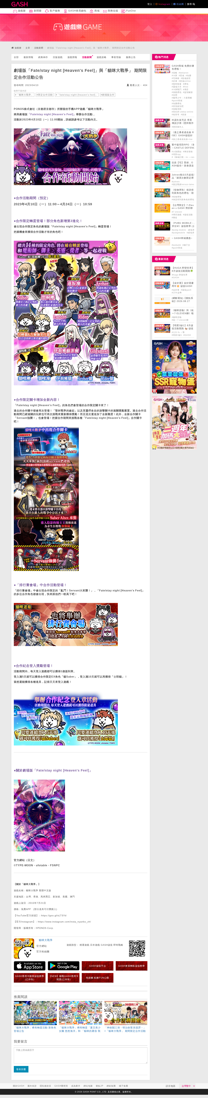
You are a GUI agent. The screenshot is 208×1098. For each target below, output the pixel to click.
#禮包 (185, 84)
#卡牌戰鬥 (177, 89)
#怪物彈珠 (177, 197)
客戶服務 (54, 10)
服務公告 (131, 57)
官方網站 (41, 946)
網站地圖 (88, 1086)
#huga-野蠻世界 (180, 275)
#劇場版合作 (107, 94)
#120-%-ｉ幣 (178, 332)
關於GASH (18, 1086)
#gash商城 (177, 100)
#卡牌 (175, 75)
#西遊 (183, 114)
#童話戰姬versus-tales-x (184, 184)
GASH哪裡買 (61, 1086)
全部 (16, 57)
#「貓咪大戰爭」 (24, 94)
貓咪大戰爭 (46, 940)
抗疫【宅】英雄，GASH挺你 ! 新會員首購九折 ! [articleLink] (183, 165)
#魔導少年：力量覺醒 (182, 98)
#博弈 (185, 89)
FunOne (130, 10)
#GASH (175, 277)
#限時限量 (177, 84)
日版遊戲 (58, 57)
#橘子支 (186, 245)
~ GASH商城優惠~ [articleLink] (182, 238)
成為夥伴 (75, 1086)
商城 (97, 10)
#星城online (185, 81)
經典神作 (43, 57)
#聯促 (174, 217)
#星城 (182, 75)
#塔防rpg (176, 154)
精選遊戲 (84, 945)
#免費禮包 (177, 103)
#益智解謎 (188, 92)
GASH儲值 (107, 945)
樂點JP (99, 1086)
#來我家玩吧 (178, 106)
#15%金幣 (177, 293)
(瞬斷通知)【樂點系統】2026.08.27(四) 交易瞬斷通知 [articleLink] (182, 301)
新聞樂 (37, 10)
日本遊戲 (95, 945)
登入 (149, 4)
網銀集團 (111, 1086)
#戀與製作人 (178, 127)
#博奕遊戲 (177, 215)
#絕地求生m (192, 233)
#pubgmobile (179, 233)
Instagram (164, 4)
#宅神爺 (176, 78)
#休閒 (174, 95)
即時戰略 (118, 945)
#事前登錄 (188, 151)
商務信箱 (112, 10)
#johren (176, 182)
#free (185, 87)
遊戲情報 (72, 57)
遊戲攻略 (101, 57)
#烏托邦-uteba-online (182, 112)
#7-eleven (177, 212)
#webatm (177, 245)
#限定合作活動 (45, 94)
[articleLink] (35, 1017)
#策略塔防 (177, 109)
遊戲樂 (21, 10)
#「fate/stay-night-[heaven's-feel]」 (77, 94)
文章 (28, 48)
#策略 (175, 73)
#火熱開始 (177, 151)
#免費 (188, 75)
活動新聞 (38, 48)
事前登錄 (116, 57)
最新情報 (28, 57)
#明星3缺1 (177, 335)
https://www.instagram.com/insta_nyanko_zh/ (64, 921)
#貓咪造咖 (177, 317)
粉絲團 (180, 4)
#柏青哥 (176, 114)
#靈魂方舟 (177, 87)
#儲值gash (186, 290)
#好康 (175, 81)
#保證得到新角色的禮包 (183, 199)
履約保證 (32, 1086)
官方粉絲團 (42, 951)
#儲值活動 (188, 215)
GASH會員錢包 (76, 10)
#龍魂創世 (186, 78)
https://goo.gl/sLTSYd (53, 915)
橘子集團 (123, 1086)
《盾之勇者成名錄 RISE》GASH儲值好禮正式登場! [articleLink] (183, 135)
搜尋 (190, 4)
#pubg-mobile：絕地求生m (185, 230)
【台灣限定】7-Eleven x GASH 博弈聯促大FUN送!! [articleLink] (183, 208)
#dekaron (183, 73)
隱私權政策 (45, 1086)
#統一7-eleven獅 (180, 320)
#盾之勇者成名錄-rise (182, 139)
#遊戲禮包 (177, 92)
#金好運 (176, 290)
